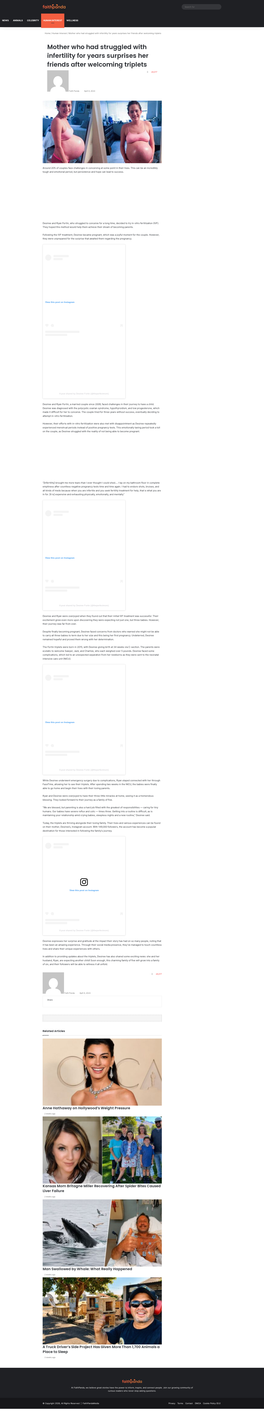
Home (47, 33)
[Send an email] (80, 91)
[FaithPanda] (54, 6)
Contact (189, 1403)
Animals (18, 20)
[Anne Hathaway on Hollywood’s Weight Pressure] (102, 1072)
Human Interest (52, 20)
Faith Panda (74, 91)
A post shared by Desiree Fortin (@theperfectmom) (84, 393)
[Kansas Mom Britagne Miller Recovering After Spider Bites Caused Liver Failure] (102, 1150)
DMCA (198, 1403)
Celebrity (33, 20)
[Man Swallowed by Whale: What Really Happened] (102, 1233)
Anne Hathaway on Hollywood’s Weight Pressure (86, 1108)
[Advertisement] (102, 199)
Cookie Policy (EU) (212, 1403)
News (5, 20)
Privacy (172, 1403)
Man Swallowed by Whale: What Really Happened (87, 1269)
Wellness (72, 20)
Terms (180, 1403)
